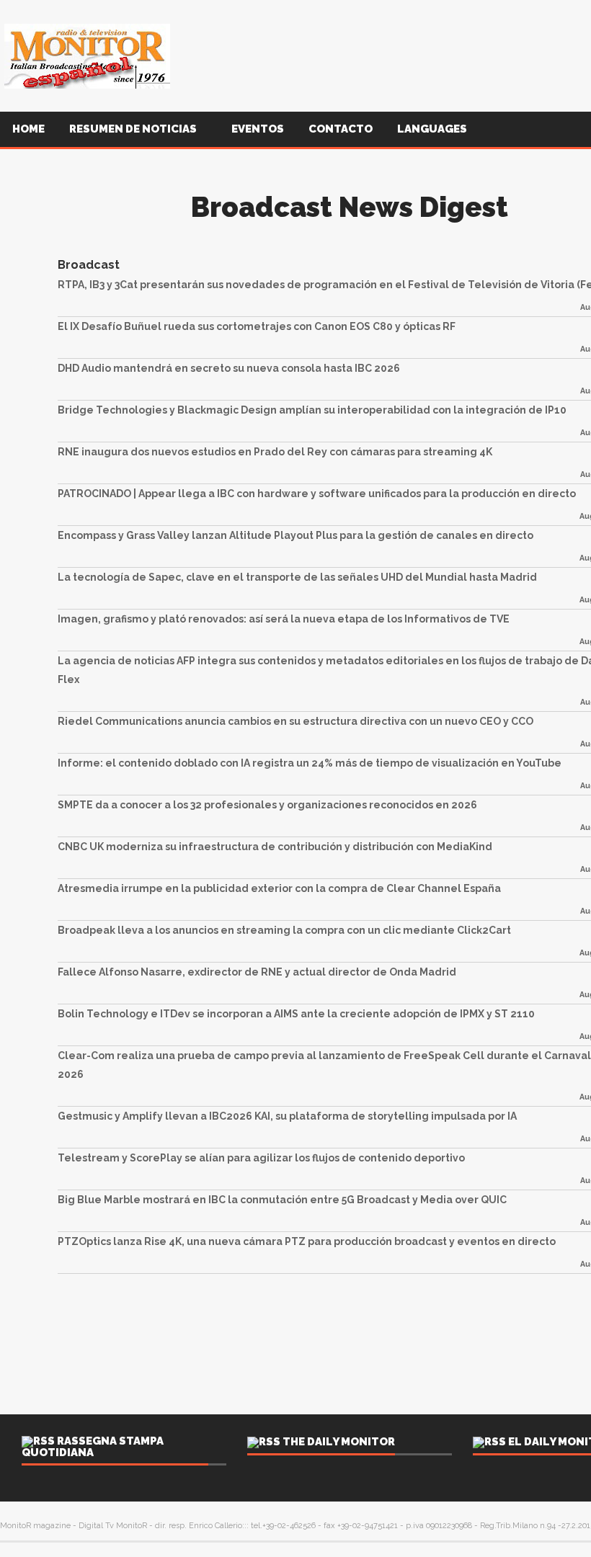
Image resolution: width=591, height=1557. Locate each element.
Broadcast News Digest (349, 207)
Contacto (340, 128)
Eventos (257, 128)
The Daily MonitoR (339, 1441)
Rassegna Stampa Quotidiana (93, 1447)
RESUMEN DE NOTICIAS (134, 128)
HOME (28, 128)
